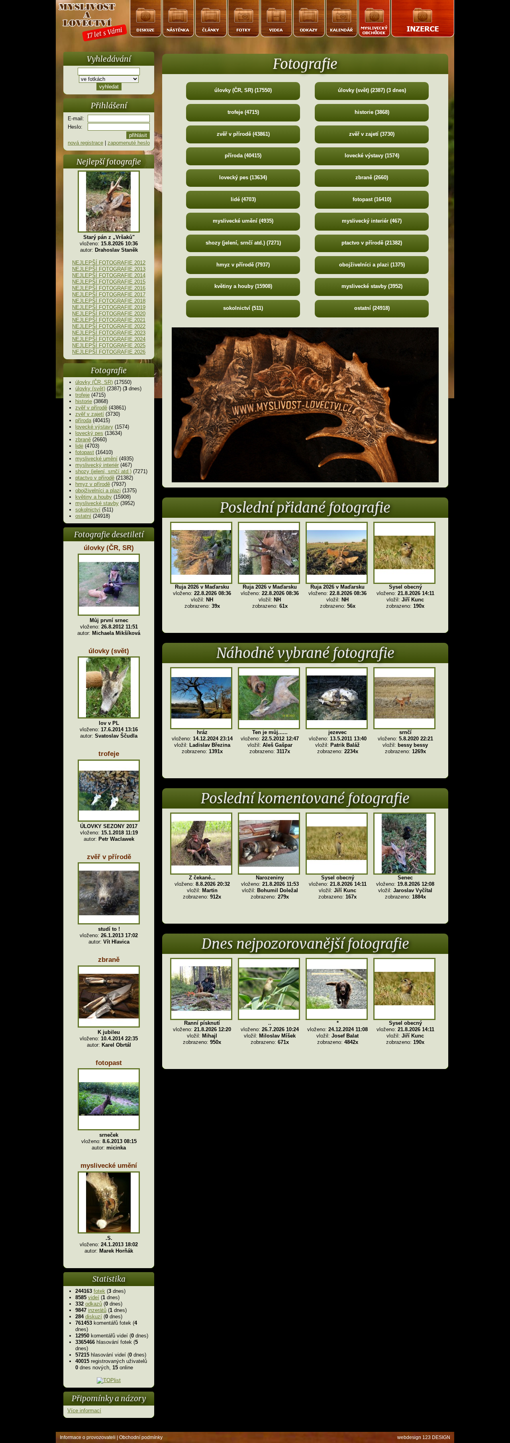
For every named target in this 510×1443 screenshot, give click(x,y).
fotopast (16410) (372, 199)
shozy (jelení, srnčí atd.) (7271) (243, 243)
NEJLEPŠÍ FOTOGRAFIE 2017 (108, 295)
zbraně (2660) (371, 177)
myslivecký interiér (97, 465)
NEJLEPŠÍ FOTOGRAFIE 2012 (108, 263)
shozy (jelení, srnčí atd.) (103, 471)
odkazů (93, 1304)
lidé (79, 446)
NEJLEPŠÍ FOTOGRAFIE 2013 (108, 269)
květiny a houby (93, 497)
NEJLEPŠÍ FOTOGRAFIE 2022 (108, 326)
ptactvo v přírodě (94, 478)
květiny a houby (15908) (243, 286)
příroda (83, 420)
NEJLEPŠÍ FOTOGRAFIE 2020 (108, 314)
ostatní (83, 516)
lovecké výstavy (94, 427)
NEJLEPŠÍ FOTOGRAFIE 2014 (108, 275)
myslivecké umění (96, 459)
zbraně (83, 439)
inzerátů (97, 1310)
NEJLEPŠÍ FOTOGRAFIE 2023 (108, 333)
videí (93, 1297)
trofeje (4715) (243, 112)
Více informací (84, 1411)
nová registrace (85, 143)
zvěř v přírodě (91, 408)
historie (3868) (372, 112)
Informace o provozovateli (88, 1437)
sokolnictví (87, 510)
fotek (99, 1291)
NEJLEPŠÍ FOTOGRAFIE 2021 (108, 320)
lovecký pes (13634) (243, 177)
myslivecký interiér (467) (372, 221)
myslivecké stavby (97, 503)
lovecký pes (89, 433)
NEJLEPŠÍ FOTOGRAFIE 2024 (108, 339)
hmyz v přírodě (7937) (243, 265)
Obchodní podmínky (141, 1437)
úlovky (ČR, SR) (94, 382)
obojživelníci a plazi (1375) (372, 265)
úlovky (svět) (90, 389)
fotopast (84, 452)
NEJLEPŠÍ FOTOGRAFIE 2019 (108, 307)
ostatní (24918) (372, 308)
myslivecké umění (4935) (243, 221)
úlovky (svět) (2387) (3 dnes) (372, 90)
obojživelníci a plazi (98, 490)
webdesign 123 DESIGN (423, 1437)
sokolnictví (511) (243, 308)
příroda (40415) (243, 156)
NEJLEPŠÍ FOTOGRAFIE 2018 (108, 301)
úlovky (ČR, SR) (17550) (243, 90)
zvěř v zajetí (89, 414)
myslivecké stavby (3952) (371, 286)
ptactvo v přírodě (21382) (371, 243)
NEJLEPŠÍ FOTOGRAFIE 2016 (108, 288)
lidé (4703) (243, 199)
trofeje (82, 395)
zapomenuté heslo (129, 143)
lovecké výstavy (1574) (372, 156)
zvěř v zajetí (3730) (371, 134)
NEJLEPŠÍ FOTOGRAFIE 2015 (108, 282)
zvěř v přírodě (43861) (243, 134)
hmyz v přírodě (92, 484)
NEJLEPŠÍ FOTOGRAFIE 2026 (108, 352)
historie (83, 401)
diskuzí (93, 1317)
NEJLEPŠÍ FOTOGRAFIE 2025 (108, 346)
